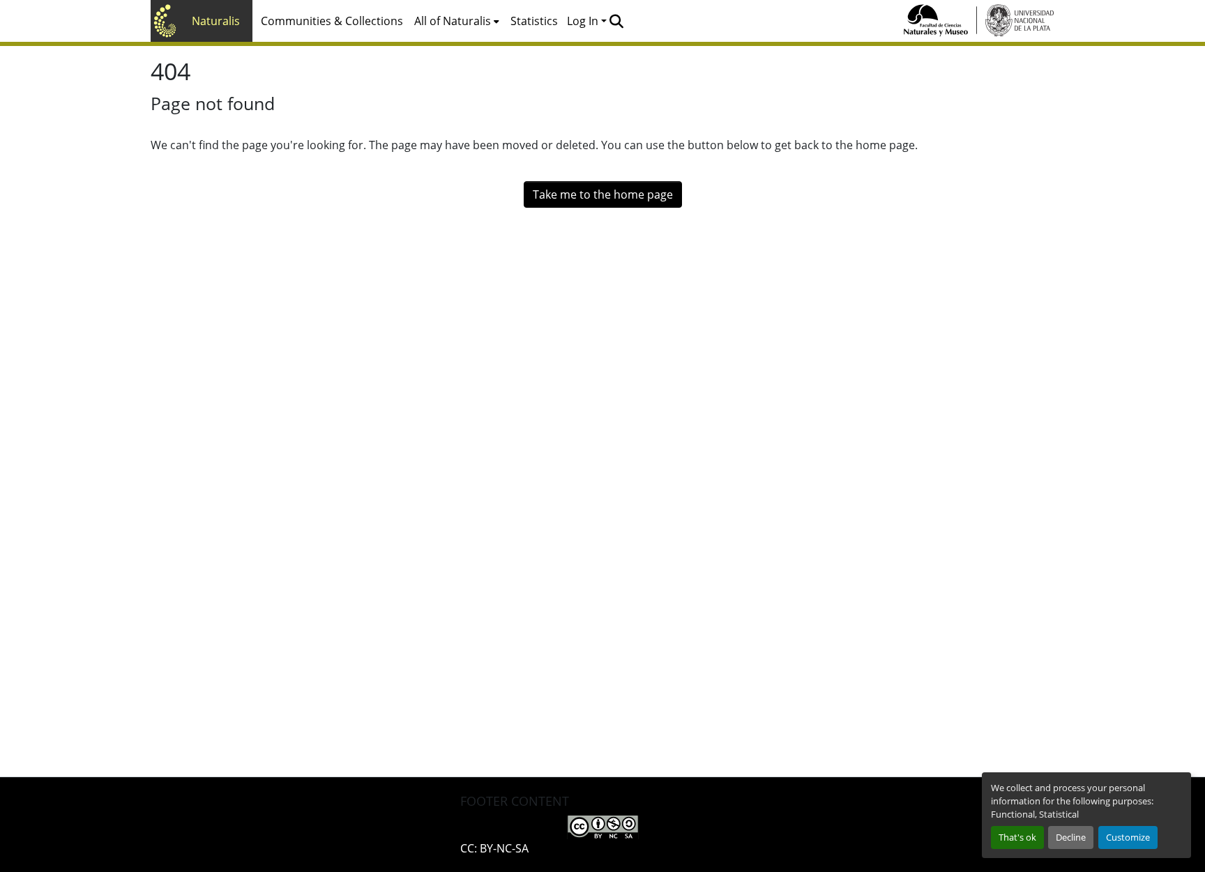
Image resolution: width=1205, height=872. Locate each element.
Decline (1071, 837)
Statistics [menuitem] (534, 21)
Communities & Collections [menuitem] (332, 21)
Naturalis (216, 21)
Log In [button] (584, 21)
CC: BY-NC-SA (494, 848)
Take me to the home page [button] (603, 194)
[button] (616, 21)
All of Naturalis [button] (452, 21)
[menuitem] (456, 21)
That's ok (1017, 837)
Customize (1128, 837)
